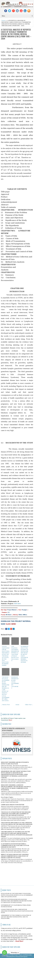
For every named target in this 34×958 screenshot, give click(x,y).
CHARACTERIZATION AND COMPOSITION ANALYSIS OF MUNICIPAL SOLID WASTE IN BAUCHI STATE (17, 911)
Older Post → (29, 704)
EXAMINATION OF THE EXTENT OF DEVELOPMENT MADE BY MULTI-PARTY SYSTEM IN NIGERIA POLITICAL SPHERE (24, 654)
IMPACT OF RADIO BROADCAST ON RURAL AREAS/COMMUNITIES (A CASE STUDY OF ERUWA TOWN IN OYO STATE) (15, 856)
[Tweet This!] (9, 629)
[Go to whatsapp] (4, 952)
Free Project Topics (7, 797)
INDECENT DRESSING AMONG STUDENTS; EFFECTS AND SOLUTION (15, 763)
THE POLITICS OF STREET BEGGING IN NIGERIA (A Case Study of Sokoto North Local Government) (15, 653)
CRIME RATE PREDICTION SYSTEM (12, 804)
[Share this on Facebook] (6, 629)
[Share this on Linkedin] (14, 629)
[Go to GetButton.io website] (5, 956)
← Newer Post (5, 704)
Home (3, 20)
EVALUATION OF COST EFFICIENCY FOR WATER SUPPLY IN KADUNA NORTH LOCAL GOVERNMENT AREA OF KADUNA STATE (17, 895)
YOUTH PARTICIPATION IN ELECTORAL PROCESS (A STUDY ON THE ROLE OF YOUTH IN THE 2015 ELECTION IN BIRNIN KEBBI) (5, 656)
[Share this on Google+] (11, 629)
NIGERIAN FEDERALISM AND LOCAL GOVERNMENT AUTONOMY (15, 682)
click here (17, 603)
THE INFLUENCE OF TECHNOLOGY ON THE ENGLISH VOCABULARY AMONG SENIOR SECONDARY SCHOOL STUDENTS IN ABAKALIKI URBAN (16, 834)
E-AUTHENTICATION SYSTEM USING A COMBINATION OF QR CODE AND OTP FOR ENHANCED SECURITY (15, 845)
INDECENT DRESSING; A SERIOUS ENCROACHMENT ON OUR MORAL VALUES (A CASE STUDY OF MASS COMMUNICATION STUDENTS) (16, 787)
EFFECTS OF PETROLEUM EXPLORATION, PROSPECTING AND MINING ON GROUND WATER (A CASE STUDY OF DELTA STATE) (16, 901)
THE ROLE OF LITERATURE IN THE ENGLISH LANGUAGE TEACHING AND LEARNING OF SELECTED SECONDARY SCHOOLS (15, 813)
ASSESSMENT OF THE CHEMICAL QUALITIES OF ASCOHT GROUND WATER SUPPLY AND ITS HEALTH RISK (16, 917)
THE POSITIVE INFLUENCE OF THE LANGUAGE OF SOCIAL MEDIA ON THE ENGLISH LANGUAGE (16, 823)
